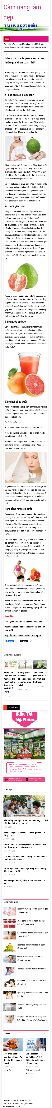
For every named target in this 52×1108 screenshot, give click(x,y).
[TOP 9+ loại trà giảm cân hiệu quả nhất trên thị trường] (40, 665)
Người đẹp (7, 790)
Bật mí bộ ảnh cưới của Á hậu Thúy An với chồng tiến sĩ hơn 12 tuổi (24, 870)
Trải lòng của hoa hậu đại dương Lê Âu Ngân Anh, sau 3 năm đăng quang (25, 858)
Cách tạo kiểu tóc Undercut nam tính (31, 968)
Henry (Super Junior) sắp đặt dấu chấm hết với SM (24, 882)
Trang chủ (7, 44)
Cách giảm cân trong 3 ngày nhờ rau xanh (23, 621)
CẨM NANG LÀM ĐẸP (18, 1104)
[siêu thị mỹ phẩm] (24, 746)
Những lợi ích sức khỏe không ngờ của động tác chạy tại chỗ (24, 678)
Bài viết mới (13, 708)
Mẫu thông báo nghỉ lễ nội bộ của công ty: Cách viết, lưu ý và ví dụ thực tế (25, 822)
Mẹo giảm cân (28, 44)
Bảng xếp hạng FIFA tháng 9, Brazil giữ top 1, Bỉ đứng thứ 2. (24, 834)
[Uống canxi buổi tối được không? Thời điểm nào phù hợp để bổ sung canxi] (36, 1044)
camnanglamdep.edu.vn (11, 1106)
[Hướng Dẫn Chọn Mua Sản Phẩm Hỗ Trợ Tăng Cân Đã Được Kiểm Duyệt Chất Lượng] (10, 665)
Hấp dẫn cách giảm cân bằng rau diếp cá (23, 635)
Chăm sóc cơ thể (33, 1070)
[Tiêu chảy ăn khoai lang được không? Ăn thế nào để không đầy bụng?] (13, 1044)
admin (10, 54)
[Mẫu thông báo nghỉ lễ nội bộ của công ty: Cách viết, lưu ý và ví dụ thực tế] (24, 806)
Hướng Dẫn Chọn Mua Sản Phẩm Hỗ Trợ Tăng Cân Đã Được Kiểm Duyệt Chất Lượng (9, 682)
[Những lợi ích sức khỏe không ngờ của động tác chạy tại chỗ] (25, 665)
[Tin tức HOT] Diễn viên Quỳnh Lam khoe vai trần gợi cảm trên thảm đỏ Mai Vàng (24, 846)
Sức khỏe (7, 1070)
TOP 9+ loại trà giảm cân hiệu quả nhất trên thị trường (40, 677)
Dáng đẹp (17, 44)
